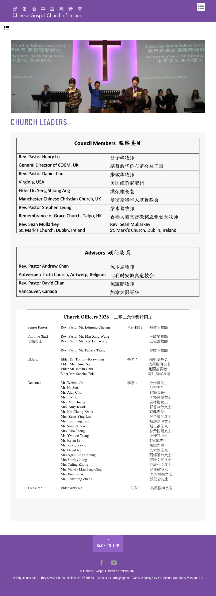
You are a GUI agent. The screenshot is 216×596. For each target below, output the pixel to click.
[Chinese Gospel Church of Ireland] (48, 19)
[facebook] (102, 562)
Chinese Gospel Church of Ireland (106, 571)
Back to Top (108, 545)
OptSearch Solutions (172, 578)
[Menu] (6, 28)
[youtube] (114, 562)
